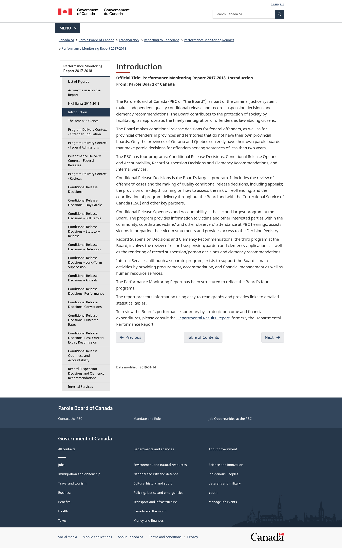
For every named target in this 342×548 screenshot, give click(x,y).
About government (223, 449)
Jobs (61, 465)
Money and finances (148, 520)
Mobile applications (97, 537)
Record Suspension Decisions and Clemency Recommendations (86, 373)
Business (64, 492)
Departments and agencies (153, 449)
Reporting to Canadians (161, 40)
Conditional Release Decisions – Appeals (83, 278)
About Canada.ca (130, 537)
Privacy (192, 537)
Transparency (129, 40)
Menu (65, 28)
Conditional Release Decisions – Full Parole (84, 215)
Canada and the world (149, 511)
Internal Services (80, 386)
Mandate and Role (147, 418)
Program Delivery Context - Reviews (87, 176)
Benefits (64, 502)
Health (63, 511)
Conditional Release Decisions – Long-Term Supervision (85, 262)
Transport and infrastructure (155, 502)
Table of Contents (204, 339)
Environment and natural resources (160, 465)
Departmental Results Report (203, 318)
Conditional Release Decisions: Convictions (85, 304)
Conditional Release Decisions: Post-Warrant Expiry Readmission (86, 338)
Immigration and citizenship (79, 474)
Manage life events (223, 502)
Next (274, 339)
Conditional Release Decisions (83, 189)
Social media (67, 537)
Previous (135, 339)
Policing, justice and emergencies (158, 492)
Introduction (77, 112)
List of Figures (78, 81)
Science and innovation (226, 465)
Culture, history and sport (152, 483)
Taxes (62, 520)
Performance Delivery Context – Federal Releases (84, 160)
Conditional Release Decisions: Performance (86, 291)
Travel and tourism (72, 483)
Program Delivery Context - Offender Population (87, 131)
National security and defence (155, 474)
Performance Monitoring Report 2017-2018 (94, 48)
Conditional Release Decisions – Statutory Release (84, 231)
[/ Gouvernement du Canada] (93, 12)
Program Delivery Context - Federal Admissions (87, 145)
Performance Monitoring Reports (209, 40)
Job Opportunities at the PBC (230, 418)
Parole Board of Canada (96, 40)
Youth (213, 492)
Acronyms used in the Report (84, 92)
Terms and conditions (165, 537)
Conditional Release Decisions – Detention (84, 246)
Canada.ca (66, 40)
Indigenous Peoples (223, 474)
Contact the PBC (70, 418)
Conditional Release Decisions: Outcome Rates (83, 320)
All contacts (66, 449)
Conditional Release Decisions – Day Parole (85, 202)
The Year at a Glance (83, 121)
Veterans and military (225, 483)
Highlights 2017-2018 (84, 103)
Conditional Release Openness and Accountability (83, 355)
